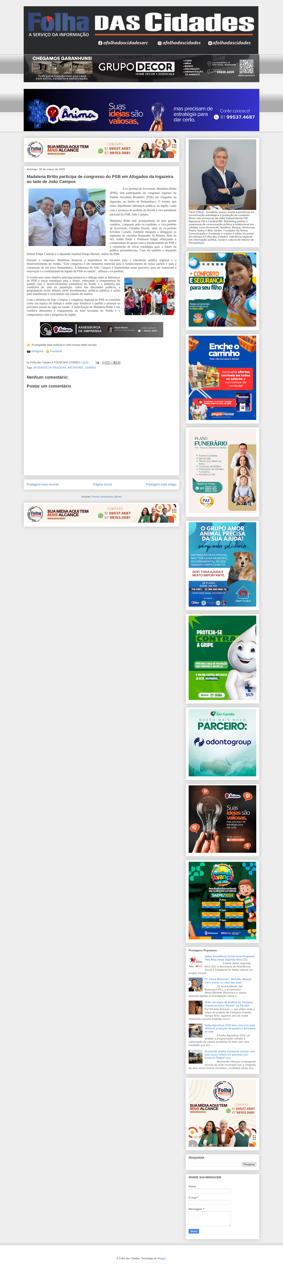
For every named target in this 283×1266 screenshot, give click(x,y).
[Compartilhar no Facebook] (115, 363)
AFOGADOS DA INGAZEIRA (49, 367)
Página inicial (102, 484)
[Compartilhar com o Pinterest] (119, 363)
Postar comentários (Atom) (107, 496)
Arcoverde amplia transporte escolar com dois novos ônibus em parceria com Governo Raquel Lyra (230, 1054)
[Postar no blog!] (108, 363)
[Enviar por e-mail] (104, 363)
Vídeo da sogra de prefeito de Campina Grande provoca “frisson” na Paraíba (229, 1004)
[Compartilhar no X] (111, 363)
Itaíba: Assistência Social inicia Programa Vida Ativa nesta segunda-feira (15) (230, 958)
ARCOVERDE (75, 367)
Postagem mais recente (43, 484)
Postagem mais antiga (161, 484)
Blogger (161, 1258)
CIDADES (90, 367)
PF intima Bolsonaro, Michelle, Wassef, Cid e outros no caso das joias (228, 981)
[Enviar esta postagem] (97, 362)
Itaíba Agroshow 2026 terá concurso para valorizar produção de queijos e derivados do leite (230, 1028)
